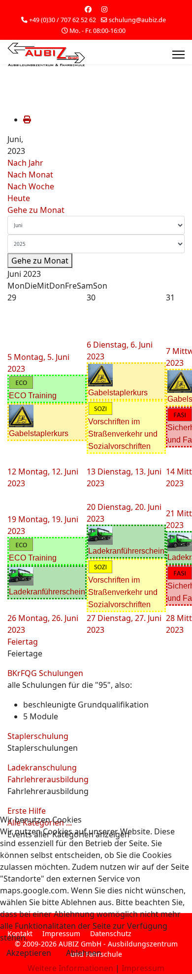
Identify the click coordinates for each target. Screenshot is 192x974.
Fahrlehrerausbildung (48, 779)
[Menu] (178, 54)
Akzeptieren (28, 952)
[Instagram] (104, 9)
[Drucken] (27, 119)
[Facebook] (88, 9)
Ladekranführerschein (47, 592)
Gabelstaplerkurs (38, 433)
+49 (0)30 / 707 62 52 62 (62, 20)
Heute (18, 198)
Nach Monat (30, 174)
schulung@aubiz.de (137, 20)
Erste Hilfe (26, 810)
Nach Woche (30, 186)
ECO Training (33, 395)
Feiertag (22, 641)
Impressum (143, 968)
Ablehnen (83, 952)
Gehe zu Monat (35, 210)
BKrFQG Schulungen (45, 673)
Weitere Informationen (70, 968)
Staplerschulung (37, 736)
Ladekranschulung (42, 767)
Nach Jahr (25, 162)
